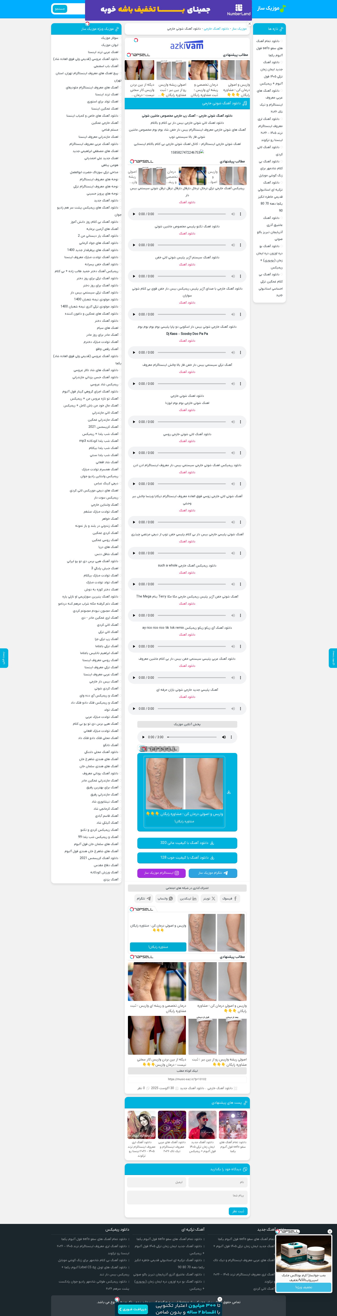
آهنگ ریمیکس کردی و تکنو (99, 830)
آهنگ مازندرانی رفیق (104, 794)
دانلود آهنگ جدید (192, 1088)
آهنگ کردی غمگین (105, 533)
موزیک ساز (239, 29)
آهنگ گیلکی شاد (107, 823)
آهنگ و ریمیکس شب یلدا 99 (98, 837)
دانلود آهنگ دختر (106, 321)
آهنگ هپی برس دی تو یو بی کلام (95, 724)
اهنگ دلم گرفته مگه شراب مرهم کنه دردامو (88, 604)
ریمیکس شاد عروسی (104, 384)
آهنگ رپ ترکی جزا (106, 639)
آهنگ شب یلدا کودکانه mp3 (98, 441)
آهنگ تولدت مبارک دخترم (101, 342)
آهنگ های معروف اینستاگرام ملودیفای (92, 87)
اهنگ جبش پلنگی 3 (104, 568)
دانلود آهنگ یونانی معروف (100, 773)
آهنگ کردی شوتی (106, 688)
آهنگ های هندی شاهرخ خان (98, 759)
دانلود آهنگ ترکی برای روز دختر (97, 278)
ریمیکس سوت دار (106, 498)
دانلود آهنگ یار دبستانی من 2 (98, 236)
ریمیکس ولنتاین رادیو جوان (99, 476)
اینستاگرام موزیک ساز (159, 873)
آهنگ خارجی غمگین (104, 123)
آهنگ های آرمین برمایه (102, 229)
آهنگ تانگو (110, 745)
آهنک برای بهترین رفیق (102, 787)
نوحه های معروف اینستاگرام (99, 179)
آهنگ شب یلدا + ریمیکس (100, 434)
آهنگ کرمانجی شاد (106, 809)
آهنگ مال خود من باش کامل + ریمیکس (91, 405)
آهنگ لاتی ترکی (108, 632)
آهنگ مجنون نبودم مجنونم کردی (95, 611)
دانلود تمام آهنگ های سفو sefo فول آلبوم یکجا (269, 48)
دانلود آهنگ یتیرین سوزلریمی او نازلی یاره (90, 597)
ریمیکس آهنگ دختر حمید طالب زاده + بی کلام (86, 271)
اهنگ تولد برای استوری (102, 101)
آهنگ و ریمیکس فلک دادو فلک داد (94, 703)
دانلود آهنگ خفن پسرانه (101, 264)
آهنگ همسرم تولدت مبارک (100, 469)
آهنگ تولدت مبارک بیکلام (101, 575)
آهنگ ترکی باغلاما (106, 646)
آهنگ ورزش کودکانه (104, 872)
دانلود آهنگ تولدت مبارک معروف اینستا (91, 257)
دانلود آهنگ (187, 202)
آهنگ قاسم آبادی (106, 816)
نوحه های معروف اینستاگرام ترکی (95, 186)
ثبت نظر (238, 1211)
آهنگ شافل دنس (106, 554)
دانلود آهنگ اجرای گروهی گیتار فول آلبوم (90, 391)
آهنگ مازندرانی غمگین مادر (99, 780)
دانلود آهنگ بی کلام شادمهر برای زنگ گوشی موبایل (271, 168)
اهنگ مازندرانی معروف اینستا (98, 137)
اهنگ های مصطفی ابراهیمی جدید (95, 151)
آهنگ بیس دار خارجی (103, 681)
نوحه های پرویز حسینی (102, 194)
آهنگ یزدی (110, 879)
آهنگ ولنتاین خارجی (104, 505)
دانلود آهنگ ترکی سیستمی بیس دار (94, 292)
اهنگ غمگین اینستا (104, 109)
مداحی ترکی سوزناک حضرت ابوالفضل (94, 172)
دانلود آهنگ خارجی (216, 29)
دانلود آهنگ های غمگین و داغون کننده (91, 314)
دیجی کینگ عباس (106, 483)
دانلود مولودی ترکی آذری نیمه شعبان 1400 (89, 306)
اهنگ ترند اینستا (106, 94)
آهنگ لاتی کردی (107, 625)
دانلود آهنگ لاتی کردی (268, 1289)
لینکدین (185, 898)
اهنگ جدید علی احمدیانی (101, 158)
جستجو (60, 9)
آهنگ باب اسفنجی (106, 66)
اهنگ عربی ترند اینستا (103, 52)
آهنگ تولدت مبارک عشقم (101, 512)
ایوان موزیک (109, 45)
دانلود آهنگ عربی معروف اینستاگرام (93, 144)
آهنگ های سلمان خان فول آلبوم (96, 844)
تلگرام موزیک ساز (210, 873)
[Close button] (330, 1231)
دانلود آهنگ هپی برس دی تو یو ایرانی (92, 561)
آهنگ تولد (111, 710)
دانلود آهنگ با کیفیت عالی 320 (184, 843)
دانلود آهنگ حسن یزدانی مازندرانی (95, 377)
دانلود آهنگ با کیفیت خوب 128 (184, 857)
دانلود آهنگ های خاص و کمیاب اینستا (92, 116)
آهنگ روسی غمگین (105, 540)
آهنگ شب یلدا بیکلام (103, 448)
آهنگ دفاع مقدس (106, 865)
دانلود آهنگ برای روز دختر (100, 285)
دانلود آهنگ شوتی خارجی (221, 103)
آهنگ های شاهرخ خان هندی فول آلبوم (91, 851)
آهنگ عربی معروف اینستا (101, 674)
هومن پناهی (109, 165)
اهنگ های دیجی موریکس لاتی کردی (94, 490)
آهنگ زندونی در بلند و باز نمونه (96, 526)
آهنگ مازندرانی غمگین (103, 420)
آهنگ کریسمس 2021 (103, 427)
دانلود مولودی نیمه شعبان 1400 (96, 299)
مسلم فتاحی (110, 130)
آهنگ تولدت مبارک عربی (102, 717)
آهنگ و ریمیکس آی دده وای (99, 695)
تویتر (206, 898)
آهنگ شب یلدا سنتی (104, 455)
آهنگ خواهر (110, 519)
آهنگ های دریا (108, 547)
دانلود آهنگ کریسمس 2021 (99, 858)
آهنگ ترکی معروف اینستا (101, 667)
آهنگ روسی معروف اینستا (100, 660)
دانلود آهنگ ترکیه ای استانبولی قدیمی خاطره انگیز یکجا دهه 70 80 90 (270, 196)
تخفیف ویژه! (304, 1287)
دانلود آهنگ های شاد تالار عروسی (96, 370)
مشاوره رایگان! (184, 821)
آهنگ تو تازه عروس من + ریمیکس (94, 399)
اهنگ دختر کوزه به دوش (101, 589)
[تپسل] (136, 40)
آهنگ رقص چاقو (107, 349)
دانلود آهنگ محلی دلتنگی (101, 752)
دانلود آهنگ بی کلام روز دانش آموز (94, 222)
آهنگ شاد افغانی (107, 462)
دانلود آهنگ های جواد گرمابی (98, 243)
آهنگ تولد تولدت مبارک (102, 582)
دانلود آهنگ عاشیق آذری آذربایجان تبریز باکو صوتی (167, 1274)
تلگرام (141, 898)
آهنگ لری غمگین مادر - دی (99, 618)
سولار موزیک (109, 38)
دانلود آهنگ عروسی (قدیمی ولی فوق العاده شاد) (85, 59)
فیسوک (227, 898)
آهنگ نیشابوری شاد (105, 802)
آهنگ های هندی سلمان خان (99, 766)
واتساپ (163, 898)
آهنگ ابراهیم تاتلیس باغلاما (99, 653)
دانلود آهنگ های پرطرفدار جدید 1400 (92, 250)
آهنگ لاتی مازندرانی (105, 413)
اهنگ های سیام (107, 328)
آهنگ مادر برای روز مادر (102, 335)
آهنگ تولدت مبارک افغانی (101, 731)
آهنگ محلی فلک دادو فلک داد (98, 738)
